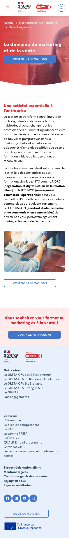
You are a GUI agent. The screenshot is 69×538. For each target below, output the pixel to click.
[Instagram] (33, 498)
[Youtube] (25, 498)
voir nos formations (30, 59)
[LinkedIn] (16, 498)
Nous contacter (26, 513)
